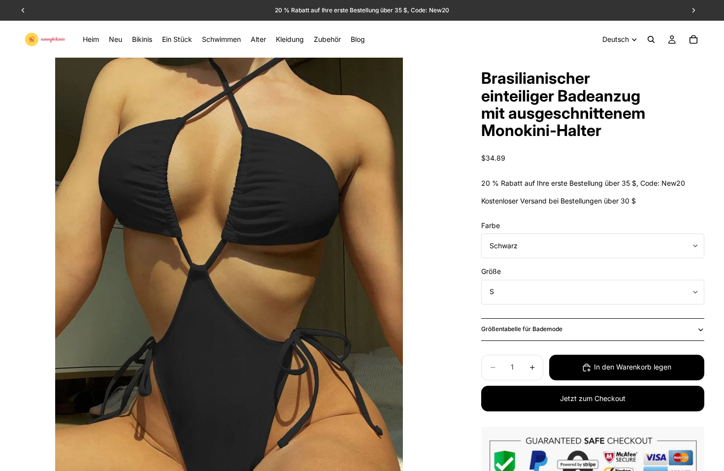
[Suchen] (651, 39)
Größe (491, 271)
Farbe (490, 225)
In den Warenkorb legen (632, 367)
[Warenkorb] (693, 39)
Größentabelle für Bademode (521, 329)
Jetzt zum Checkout (592, 398)
